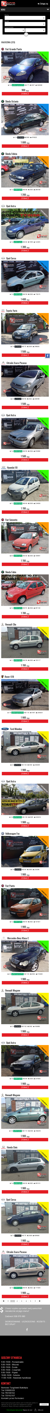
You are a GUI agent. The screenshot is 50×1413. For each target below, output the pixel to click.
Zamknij (44, 1404)
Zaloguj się (43, 3)
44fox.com (40, 1410)
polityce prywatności (25, 1406)
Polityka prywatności (10, 1344)
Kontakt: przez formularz (12, 1398)
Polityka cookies (8, 1346)
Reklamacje (6, 1352)
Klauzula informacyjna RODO (14, 1349)
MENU (3, 9)
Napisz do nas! (19, 1410)
